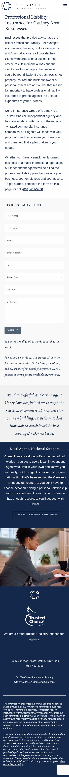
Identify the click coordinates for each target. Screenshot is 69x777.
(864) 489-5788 (32, 189)
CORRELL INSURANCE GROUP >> (36, 514)
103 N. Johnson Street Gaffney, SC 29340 (34, 661)
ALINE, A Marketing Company (38, 681)
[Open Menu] (65, 5)
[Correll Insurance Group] (24, 5)
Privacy (49, 677)
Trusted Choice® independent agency (30, 116)
